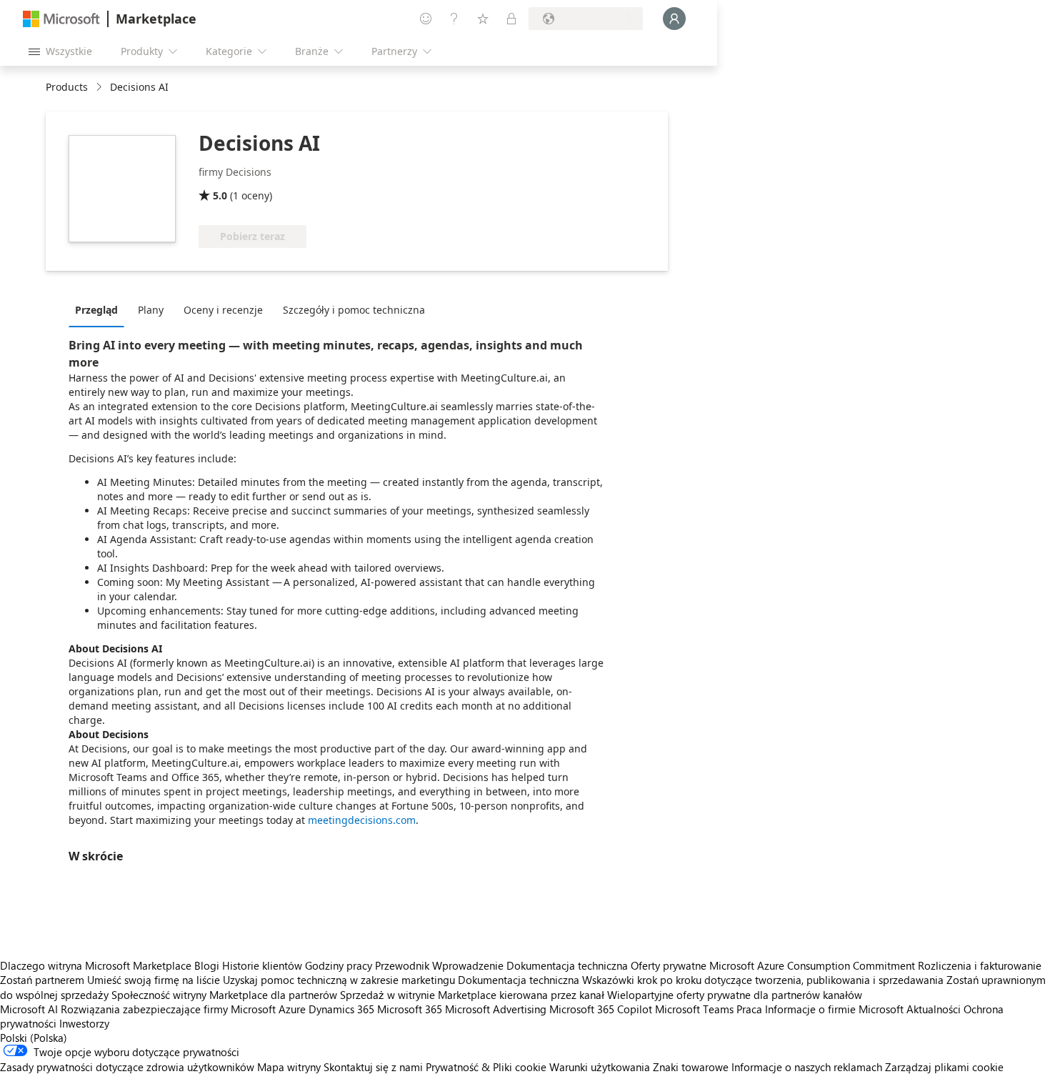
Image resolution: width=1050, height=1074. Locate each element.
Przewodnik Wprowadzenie (439, 965)
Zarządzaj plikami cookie (944, 1067)
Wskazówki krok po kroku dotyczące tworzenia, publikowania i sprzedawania (763, 980)
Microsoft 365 (409, 1009)
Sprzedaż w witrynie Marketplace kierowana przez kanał (472, 995)
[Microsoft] (61, 19)
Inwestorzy (84, 1023)
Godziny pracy (338, 965)
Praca (749, 1009)
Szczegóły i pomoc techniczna (354, 310)
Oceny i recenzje (223, 310)
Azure (292, 1009)
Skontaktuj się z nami (373, 1067)
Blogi (206, 965)
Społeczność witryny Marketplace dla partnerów (224, 995)
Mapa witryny (289, 1067)
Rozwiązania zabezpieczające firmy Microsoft (168, 1009)
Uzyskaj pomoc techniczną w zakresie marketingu (339, 980)
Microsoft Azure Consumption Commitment (813, 965)
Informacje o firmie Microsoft (834, 1009)
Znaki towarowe (691, 1067)
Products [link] (67, 87)
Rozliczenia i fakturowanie (979, 965)
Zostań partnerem (42, 980)
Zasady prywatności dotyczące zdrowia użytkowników (127, 1067)
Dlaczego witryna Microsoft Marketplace (95, 965)
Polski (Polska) (33, 1037)
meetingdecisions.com (362, 820)
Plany (151, 310)
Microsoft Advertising (495, 1009)
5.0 (220, 195)
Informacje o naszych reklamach (806, 1067)
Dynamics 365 (341, 1009)
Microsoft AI (29, 1009)
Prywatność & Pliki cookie (486, 1067)
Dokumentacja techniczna (567, 965)
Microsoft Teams (694, 1009)
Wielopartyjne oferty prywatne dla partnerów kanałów (734, 995)
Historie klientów (262, 965)
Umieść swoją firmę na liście (153, 980)
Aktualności (933, 1009)
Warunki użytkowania (599, 1067)
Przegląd (96, 310)
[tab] (100, 309)
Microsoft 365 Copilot (600, 1009)
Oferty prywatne (668, 965)
